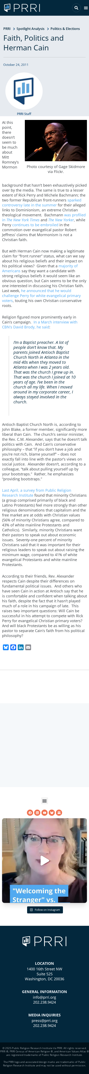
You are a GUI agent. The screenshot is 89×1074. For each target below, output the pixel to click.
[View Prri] (52, 813)
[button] (86, 8)
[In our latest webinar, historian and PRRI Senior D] (44, 860)
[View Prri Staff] (24, 91)
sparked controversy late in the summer (41, 202)
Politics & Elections (65, 28)
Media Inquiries (44, 1014)
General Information (44, 991)
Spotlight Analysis (30, 28)
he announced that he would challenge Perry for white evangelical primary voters (41, 295)
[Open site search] (76, 8)
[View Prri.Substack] (59, 813)
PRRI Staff (24, 114)
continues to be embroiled (35, 224)
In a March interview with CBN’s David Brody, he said (39, 324)
